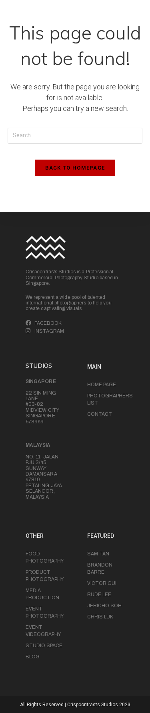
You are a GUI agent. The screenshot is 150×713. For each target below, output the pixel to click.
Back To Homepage (75, 168)
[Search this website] (75, 135)
